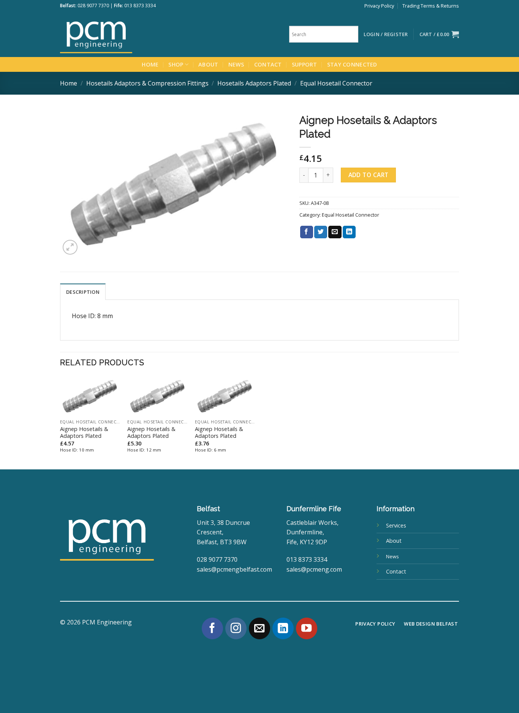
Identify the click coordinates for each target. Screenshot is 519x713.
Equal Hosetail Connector (336, 83)
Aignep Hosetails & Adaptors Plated (84, 433)
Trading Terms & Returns (430, 5)
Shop (175, 64)
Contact (268, 64)
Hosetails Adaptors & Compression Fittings (147, 83)
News (236, 64)
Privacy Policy (379, 5)
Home (150, 64)
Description (83, 291)
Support (304, 64)
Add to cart (368, 175)
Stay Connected (352, 64)
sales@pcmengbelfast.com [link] (234, 569)
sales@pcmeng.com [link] (314, 569)
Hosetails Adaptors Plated (254, 83)
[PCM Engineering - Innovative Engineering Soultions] (117, 34)
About (208, 64)
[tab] (83, 291)
